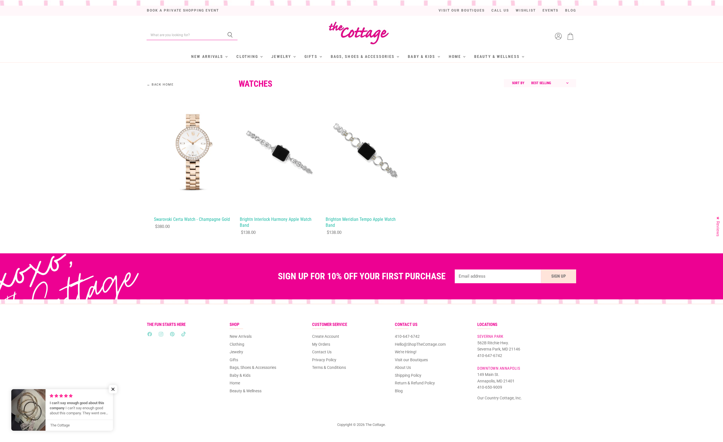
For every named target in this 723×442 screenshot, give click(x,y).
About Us (403, 367)
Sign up (558, 276)
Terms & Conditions (329, 367)
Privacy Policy (324, 360)
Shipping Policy (408, 375)
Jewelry (282, 56)
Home (456, 56)
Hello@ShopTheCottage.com (420, 344)
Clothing (248, 56)
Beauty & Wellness (497, 56)
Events (550, 10)
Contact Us (322, 352)
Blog (570, 10)
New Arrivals (208, 56)
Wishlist (526, 10)
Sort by (518, 83)
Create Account (325, 336)
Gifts (311, 56)
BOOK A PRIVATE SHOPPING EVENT (183, 10)
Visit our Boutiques (462, 10)
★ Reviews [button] (717, 226)
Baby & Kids (422, 56)
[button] (113, 389)
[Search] (230, 35)
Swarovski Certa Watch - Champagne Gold (192, 219)
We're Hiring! (406, 352)
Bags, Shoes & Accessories (363, 56)
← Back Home (160, 84)
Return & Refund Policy (415, 383)
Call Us (500, 10)
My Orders (321, 344)
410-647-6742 (407, 336)
